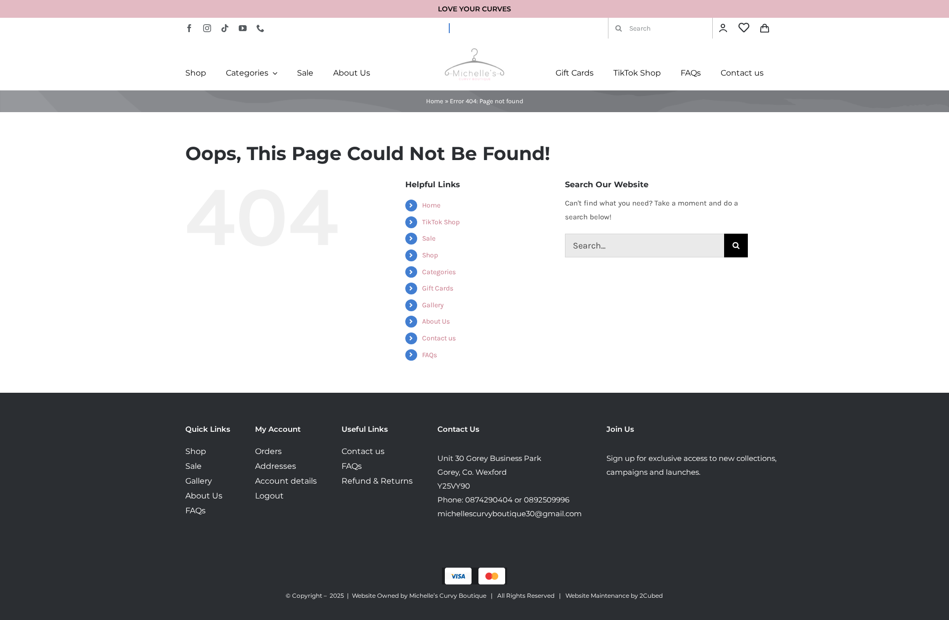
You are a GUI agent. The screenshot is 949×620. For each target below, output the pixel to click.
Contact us (439, 338)
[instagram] (207, 28)
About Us (436, 321)
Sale (428, 238)
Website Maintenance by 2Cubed (614, 595)
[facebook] (189, 28)
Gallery (433, 305)
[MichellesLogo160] (474, 51)
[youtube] (243, 28)
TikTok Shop (441, 222)
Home (434, 101)
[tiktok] (225, 28)
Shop (430, 255)
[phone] (260, 28)
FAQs (429, 355)
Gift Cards (437, 288)
